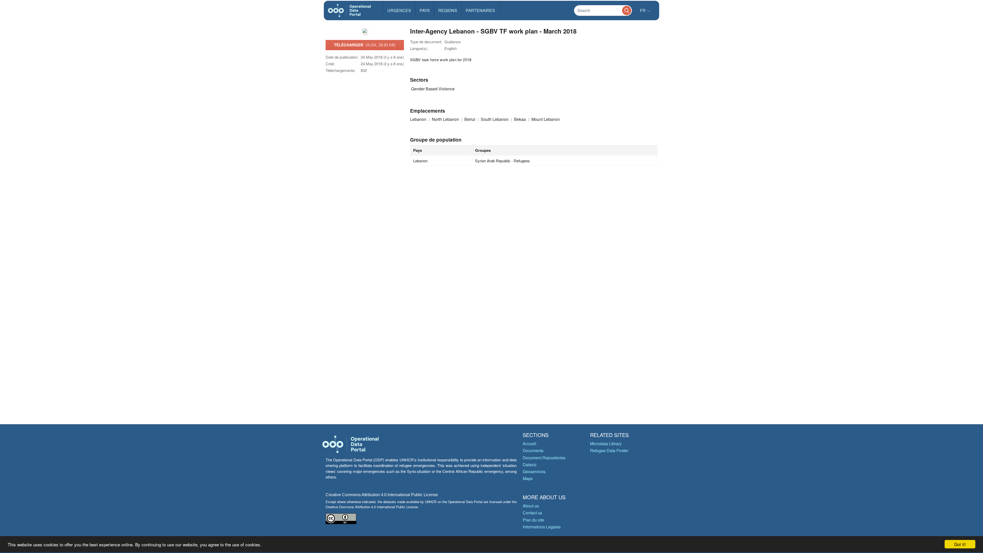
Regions (447, 10)
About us (531, 506)
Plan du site (533, 520)
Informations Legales (542, 527)
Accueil (529, 443)
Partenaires (480, 10)
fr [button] (643, 10)
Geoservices (534, 471)
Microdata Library (606, 443)
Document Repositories (544, 458)
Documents (533, 450)
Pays (425, 10)
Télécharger (365, 45)
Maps (528, 478)
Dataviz (530, 464)
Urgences (399, 10)
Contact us (532, 513)
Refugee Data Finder (609, 450)
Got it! (960, 544)
